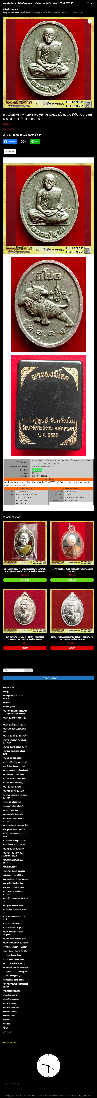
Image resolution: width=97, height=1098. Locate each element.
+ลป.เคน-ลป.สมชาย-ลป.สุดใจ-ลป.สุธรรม (15, 835)
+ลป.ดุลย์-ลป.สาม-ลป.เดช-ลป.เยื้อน (15, 735)
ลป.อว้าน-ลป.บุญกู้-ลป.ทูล (12, 975)
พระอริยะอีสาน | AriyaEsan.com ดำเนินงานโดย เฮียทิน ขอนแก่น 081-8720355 (38, 3)
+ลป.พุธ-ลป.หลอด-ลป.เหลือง (13, 905)
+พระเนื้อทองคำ (8, 687)
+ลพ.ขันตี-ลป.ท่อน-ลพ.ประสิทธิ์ (14, 766)
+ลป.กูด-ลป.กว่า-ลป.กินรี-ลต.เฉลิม (15, 951)
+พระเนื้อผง (7, 702)
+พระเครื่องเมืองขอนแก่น (11, 990)
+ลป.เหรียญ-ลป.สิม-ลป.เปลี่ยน (13, 774)
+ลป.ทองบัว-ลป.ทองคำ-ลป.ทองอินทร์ (14, 918)
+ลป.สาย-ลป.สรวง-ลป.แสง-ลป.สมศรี (13, 893)
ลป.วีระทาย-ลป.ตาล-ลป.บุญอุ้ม (13, 959)
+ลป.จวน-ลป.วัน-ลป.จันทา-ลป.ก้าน (15, 778)
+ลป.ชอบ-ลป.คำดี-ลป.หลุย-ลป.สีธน (15, 746)
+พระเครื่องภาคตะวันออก (11, 1007)
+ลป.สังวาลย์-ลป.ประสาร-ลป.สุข (14, 963)
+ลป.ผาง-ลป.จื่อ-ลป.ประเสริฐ (13, 782)
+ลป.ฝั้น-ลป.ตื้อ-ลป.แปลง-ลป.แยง (14, 724)
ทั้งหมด (38, 135)
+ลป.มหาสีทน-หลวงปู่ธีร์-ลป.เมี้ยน (14, 840)
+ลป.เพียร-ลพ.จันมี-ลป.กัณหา (13, 790)
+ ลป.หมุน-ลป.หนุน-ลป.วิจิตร (13, 875)
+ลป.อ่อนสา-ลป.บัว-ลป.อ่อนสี (13, 806)
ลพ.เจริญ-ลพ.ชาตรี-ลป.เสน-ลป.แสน (15, 967)
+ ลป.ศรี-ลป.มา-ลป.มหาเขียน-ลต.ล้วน (13, 861)
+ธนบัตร (6, 1019)
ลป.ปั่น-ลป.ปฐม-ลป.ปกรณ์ (12, 955)
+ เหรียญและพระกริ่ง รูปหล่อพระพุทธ (12, 697)
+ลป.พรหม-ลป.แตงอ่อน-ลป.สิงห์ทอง (15, 942)
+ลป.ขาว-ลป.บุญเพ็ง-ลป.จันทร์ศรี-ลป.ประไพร (15, 741)
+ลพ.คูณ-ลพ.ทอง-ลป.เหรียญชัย (14, 829)
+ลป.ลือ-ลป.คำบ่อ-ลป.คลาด (12, 923)
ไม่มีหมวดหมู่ (7, 1032)
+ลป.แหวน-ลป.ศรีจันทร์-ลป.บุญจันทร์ (14, 752)
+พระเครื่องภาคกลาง (10, 1003)
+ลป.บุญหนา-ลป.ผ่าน (10, 810)
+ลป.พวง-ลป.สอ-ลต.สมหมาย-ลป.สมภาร (13, 820)
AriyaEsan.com (10, 9)
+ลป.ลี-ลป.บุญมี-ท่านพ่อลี (12, 786)
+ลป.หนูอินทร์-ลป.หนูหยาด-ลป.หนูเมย (14, 911)
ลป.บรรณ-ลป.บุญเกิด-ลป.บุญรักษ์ (15, 971)
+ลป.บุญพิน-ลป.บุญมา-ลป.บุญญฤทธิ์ (14, 730)
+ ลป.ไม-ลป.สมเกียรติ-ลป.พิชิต (13, 887)
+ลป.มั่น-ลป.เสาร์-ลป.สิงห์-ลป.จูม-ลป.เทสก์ (15, 719)
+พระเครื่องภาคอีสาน (10, 995)
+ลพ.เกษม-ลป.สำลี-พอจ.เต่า (13, 814)
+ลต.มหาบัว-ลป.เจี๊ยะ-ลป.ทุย (12, 802)
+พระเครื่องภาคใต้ (9, 1015)
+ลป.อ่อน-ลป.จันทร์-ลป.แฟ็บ (12, 757)
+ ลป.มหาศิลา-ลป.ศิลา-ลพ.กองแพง (15, 879)
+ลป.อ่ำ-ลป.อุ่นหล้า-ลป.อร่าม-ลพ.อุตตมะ (13, 933)
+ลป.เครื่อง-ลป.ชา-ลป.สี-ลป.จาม (14, 844)
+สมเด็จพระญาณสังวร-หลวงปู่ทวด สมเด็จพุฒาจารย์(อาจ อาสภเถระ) (15, 712)
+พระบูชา (6, 691)
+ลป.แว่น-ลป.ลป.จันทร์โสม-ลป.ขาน (15, 938)
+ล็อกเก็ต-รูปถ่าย (9, 706)
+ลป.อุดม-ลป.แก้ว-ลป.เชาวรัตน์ (13, 848)
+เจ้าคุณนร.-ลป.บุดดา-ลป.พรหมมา (15, 946)
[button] (90, 21)
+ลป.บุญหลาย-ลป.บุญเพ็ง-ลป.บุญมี (15, 770)
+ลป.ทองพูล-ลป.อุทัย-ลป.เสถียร (14, 871)
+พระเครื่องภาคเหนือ (10, 1011)
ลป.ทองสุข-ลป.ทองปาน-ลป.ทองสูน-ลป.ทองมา (15, 796)
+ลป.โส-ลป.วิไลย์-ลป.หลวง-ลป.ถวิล (15, 762)
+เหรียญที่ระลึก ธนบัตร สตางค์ (13, 979)
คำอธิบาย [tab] (10, 152)
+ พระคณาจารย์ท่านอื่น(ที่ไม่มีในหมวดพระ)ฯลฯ (15, 985)
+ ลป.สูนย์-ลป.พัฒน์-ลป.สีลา (11, 12)
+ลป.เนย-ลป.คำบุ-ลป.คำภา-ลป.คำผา (15, 825)
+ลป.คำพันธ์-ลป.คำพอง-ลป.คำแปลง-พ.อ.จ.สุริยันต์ (13, 854)
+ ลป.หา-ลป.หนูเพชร (10, 866)
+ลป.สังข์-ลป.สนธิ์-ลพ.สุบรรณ (13, 927)
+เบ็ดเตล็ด (6, 1023)
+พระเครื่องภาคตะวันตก (11, 999)
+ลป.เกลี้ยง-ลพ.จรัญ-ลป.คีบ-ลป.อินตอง (15, 900)
